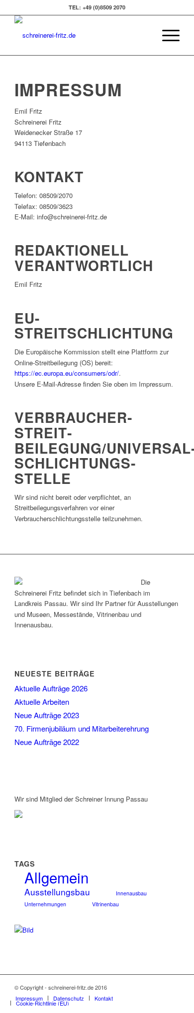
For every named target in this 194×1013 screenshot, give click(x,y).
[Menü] (166, 35)
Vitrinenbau (105, 904)
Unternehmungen (45, 904)
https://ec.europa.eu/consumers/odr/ (66, 373)
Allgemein (56, 877)
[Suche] (142, 35)
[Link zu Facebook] (172, 987)
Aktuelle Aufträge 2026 (51, 688)
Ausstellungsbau (57, 891)
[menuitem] (142, 35)
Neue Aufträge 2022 (46, 742)
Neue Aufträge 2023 (46, 715)
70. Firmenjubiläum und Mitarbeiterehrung (81, 728)
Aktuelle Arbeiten (41, 701)
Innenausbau (131, 893)
